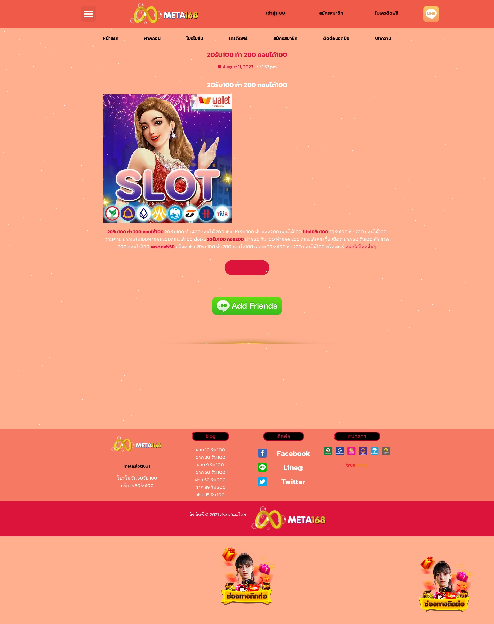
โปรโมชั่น (194, 38)
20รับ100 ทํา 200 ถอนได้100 (135, 231)
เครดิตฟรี (238, 38)
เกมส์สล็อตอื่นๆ (361, 246)
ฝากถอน (152, 38)
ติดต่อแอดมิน (336, 38)
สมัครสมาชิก (285, 38)
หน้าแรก (110, 38)
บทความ (383, 38)
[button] (88, 14)
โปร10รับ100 (315, 231)
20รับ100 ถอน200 (225, 239)
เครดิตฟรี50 (163, 246)
